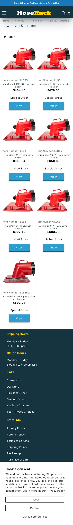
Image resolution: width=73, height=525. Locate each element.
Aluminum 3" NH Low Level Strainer (53, 85)
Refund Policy (16, 434)
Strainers (38, 20)
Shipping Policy (17, 447)
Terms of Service (18, 440)
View (19, 105)
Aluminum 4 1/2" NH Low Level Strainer (54, 156)
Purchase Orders (18, 459)
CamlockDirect (16, 399)
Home (6, 20)
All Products (21, 20)
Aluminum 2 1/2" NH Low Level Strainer (19, 85)
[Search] (63, 13)
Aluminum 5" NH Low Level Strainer (19, 227)
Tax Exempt (14, 453)
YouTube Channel (18, 405)
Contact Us (14, 380)
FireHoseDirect (16, 393)
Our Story (13, 386)
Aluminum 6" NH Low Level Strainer (53, 227)
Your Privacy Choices (20, 411)
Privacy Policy (56, 490)
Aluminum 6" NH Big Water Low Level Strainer (19, 298)
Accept (35, 499)
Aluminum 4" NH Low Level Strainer (19, 156)
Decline (34, 508)
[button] (4, 13)
